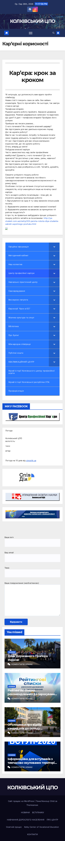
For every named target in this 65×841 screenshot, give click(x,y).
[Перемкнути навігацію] (30, 33)
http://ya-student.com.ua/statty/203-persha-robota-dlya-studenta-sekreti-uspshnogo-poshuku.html (32, 221)
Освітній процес (14, 827)
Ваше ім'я (9, 537)
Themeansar (32, 805)
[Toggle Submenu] (54, 247)
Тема (7, 568)
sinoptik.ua (31, 460)
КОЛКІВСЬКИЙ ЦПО (32, 21)
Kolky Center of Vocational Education (41, 827)
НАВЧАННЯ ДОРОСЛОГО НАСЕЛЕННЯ (25, 819)
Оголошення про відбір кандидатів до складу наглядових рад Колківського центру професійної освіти (29, 730)
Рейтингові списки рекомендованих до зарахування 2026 (32, 694)
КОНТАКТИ (32, 834)
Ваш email (9, 552)
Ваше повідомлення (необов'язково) (22, 583)
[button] (53, 33)
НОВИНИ (11, 652)
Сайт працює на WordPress (21, 801)
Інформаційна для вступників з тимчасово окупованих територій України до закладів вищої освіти (32, 762)
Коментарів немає (22, 664)
